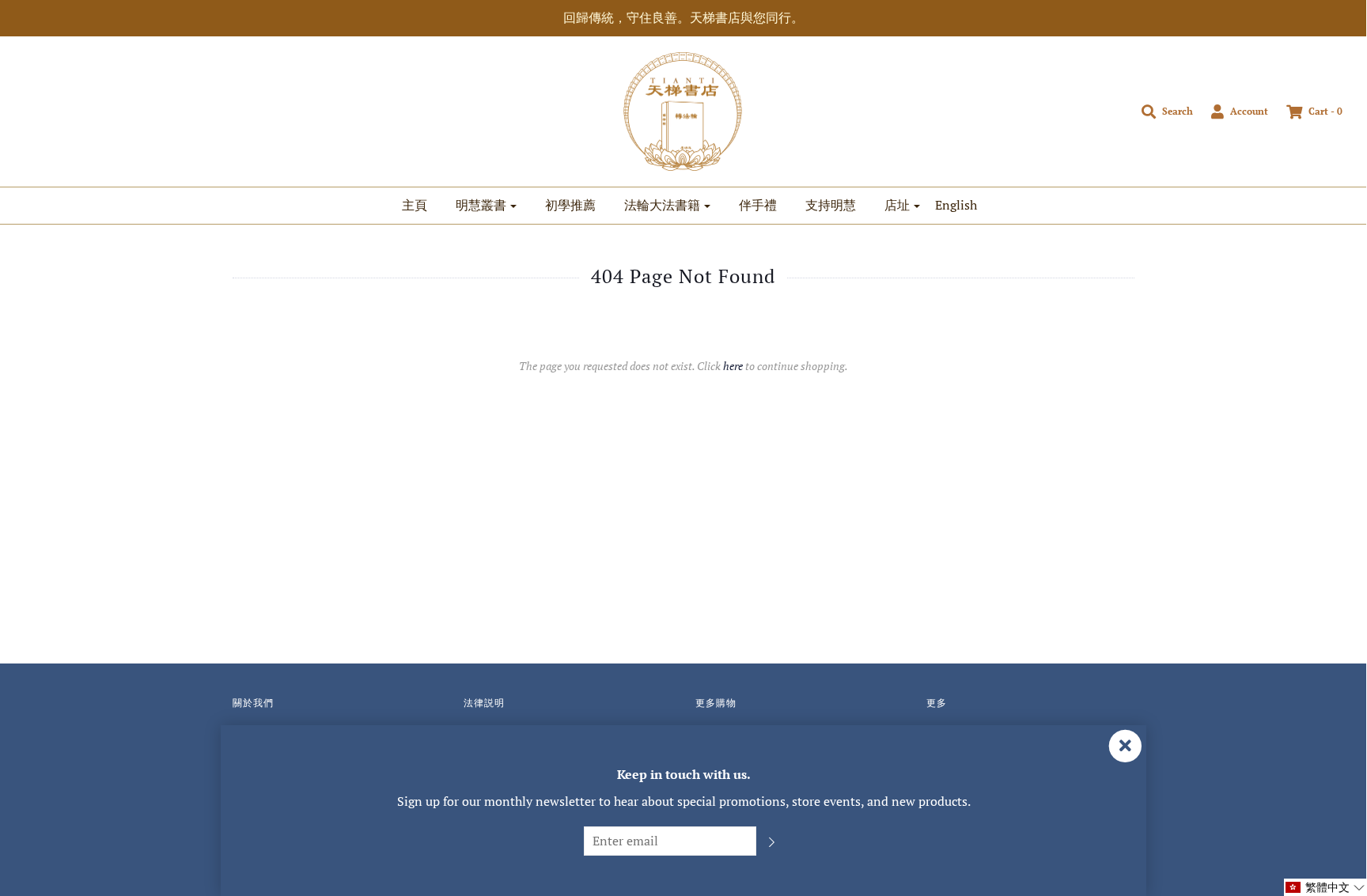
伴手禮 (758, 205)
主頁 (414, 205)
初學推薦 (570, 205)
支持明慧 (830, 205)
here (733, 365)
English (956, 205)
